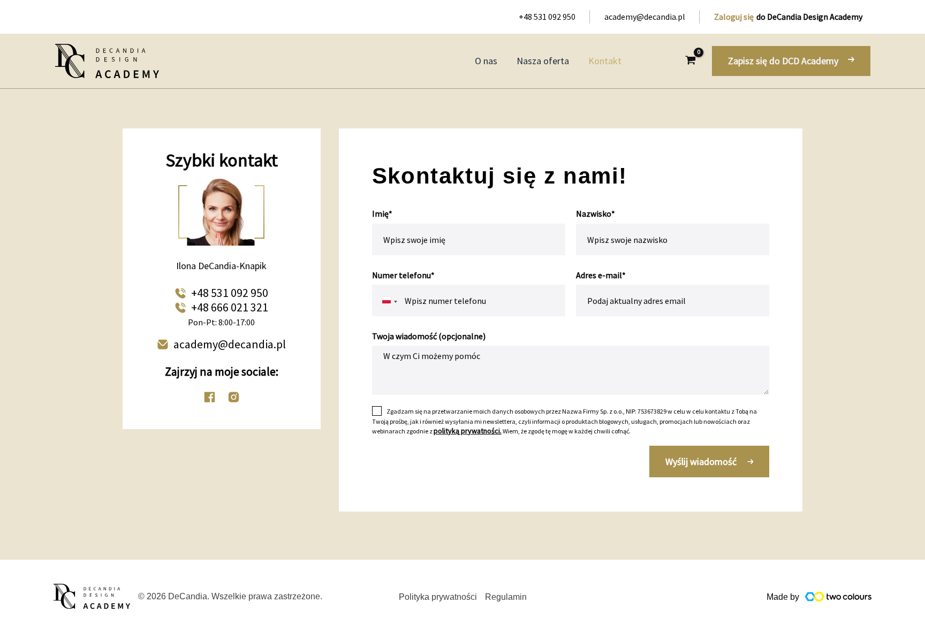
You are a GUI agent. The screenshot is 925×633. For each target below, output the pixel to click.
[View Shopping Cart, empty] (690, 61)
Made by (783, 596)
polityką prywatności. (468, 431)
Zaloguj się (734, 16)
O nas (486, 61)
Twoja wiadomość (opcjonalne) (429, 336)
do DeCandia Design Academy (809, 16)
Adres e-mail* (601, 275)
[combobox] (383, 300)
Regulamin (506, 596)
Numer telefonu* (403, 275)
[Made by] (838, 596)
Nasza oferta (543, 61)
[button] (791, 61)
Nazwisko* (595, 213)
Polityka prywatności (438, 596)
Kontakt (604, 61)
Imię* (382, 213)
